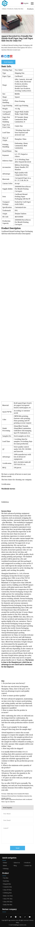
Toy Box (5, 878)
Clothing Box (7, 893)
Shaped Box (7, 884)
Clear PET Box (7, 902)
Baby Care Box (8, 896)
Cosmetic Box (7, 887)
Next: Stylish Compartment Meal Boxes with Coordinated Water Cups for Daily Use (16, 801)
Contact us (28, 865)
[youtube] (29, 916)
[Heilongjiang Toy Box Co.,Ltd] (7, 3)
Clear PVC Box (7, 899)
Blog (15, 865)
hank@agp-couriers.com (19, 925)
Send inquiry (8, 62)
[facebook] (6, 916)
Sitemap (5, 868)
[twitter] (11, 916)
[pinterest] (15, 916)
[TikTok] (25, 916)
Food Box (6, 881)
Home (4, 9)
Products (10, 9)
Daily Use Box (18, 9)
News (5, 865)
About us (17, 862)
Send (17, 848)
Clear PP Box (7, 890)
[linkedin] (20, 916)
